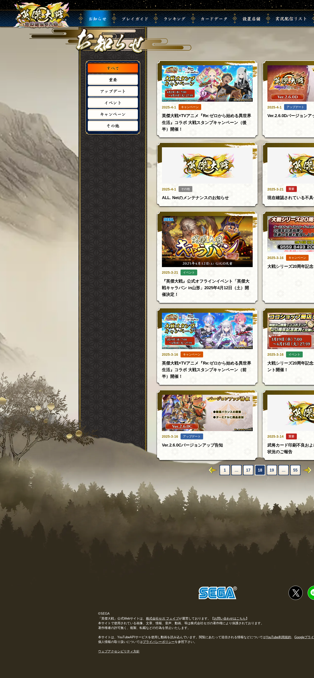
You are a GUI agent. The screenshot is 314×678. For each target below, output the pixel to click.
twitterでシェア (295, 593)
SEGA (218, 592)
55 (295, 470)
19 (272, 470)
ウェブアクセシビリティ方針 (119, 651)
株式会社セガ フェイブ (162, 618)
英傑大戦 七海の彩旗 (41, 15)
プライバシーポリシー (159, 642)
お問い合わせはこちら (230, 618)
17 (248, 470)
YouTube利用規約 (278, 637)
